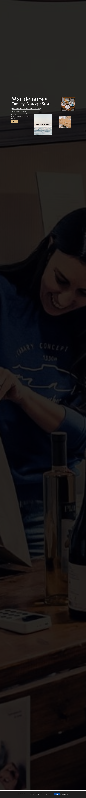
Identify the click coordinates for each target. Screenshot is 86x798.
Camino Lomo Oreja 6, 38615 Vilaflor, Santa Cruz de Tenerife (26, 108)
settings (49, 794)
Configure (64, 794)
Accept (57, 794)
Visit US (14, 121)
